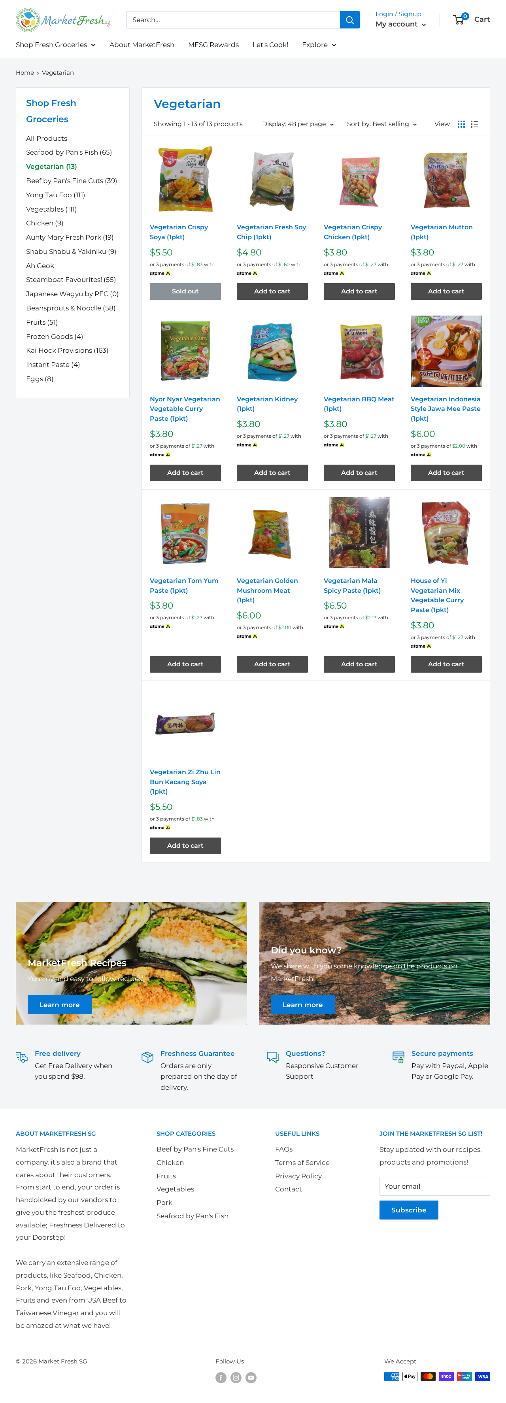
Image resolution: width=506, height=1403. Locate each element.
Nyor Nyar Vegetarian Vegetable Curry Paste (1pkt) (185, 409)
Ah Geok (40, 266)
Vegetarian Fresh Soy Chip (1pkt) (271, 232)
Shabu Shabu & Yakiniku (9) (71, 251)
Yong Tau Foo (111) (55, 195)
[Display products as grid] (461, 124)
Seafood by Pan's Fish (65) (69, 152)
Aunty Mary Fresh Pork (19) (70, 237)
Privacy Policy (298, 1176)
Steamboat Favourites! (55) (71, 280)
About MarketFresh (142, 45)
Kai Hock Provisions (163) (67, 350)
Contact (288, 1189)
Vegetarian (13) (51, 166)
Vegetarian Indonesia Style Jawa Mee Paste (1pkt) (446, 409)
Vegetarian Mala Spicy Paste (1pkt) (352, 585)
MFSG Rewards (213, 45)
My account (398, 24)
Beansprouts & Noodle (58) (71, 308)
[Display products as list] (474, 124)
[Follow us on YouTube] (251, 1377)
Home (25, 72)
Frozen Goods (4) (54, 336)
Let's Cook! (270, 45)
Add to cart (272, 291)
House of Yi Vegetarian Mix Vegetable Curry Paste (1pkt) (437, 595)
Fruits (166, 1176)
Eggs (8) (40, 379)
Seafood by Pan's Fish (192, 1216)
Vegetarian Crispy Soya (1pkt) (179, 232)
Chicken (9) (45, 223)
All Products (46, 138)
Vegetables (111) (51, 209)
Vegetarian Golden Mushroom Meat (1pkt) (267, 590)
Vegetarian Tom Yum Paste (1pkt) (184, 585)
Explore (315, 45)
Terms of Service (302, 1163)
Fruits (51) (42, 322)
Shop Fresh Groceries (51, 45)
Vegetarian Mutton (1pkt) (442, 232)
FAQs (284, 1149)
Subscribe (409, 1210)
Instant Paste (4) (53, 365)
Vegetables (175, 1189)
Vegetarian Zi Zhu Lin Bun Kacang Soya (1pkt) (185, 782)
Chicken (170, 1163)
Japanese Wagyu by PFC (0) (72, 294)
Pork (164, 1202)
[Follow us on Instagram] (236, 1377)
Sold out (185, 291)
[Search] (350, 19)
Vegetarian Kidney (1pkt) (267, 404)
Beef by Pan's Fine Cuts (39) (71, 181)
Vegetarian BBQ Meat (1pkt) (359, 404)
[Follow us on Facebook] (221, 1377)
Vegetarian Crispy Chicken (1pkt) (353, 232)
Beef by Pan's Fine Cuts (195, 1149)
